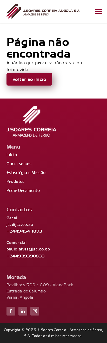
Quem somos (19, 164)
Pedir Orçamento (23, 190)
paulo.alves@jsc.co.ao (28, 249)
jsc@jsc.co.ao (19, 224)
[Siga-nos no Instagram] (34, 311)
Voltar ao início (29, 79)
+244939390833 (25, 256)
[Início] (43, 11)
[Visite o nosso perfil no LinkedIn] (22, 311)
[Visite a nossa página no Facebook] (10, 311)
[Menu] (98, 11)
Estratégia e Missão (26, 172)
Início (11, 154)
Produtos (15, 181)
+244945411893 (24, 231)
